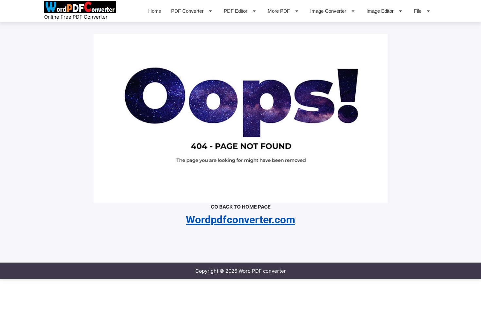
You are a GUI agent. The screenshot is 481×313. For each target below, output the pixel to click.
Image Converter (328, 11)
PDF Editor (235, 11)
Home (154, 11)
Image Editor (380, 11)
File (417, 11)
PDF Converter (187, 11)
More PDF (279, 11)
